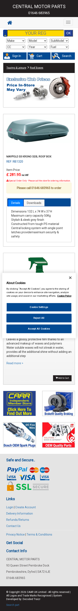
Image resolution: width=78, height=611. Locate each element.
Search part (12, 605)
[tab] (15, 202)
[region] (39, 305)
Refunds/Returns (17, 519)
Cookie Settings (39, 307)
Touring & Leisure (16, 67)
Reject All (39, 317)
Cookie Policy (64, 295)
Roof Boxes (36, 67)
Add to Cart (63, 378)
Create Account (25, 507)
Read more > (14, 363)
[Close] (70, 277)
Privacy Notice (15, 534)
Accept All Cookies (39, 328)
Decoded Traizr (31, 599)
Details (15, 203)
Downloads (34, 203)
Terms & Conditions (39, 534)
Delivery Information (19, 513)
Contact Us (13, 526)
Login (9, 507)
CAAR (30, 592)
